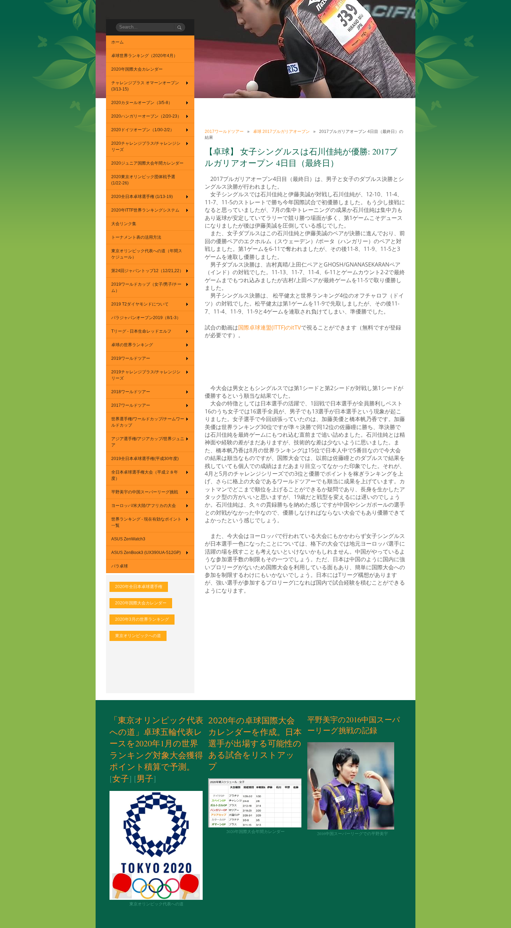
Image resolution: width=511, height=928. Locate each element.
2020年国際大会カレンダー (141, 603)
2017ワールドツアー (224, 131)
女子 (120, 778)
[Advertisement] (331, 361)
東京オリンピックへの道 (138, 635)
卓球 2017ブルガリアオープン (281, 131)
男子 (145, 778)
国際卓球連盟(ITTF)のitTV (269, 327)
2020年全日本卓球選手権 (138, 586)
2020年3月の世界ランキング (142, 619)
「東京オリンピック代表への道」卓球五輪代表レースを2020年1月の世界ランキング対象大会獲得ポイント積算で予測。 (156, 743)
